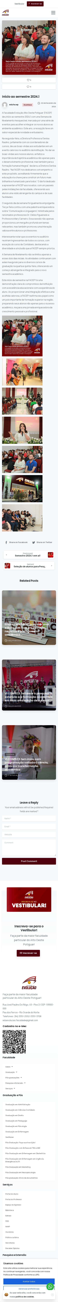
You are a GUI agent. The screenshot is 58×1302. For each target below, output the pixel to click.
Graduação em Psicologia (16, 1126)
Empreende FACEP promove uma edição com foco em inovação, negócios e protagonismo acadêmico (27, 629)
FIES (7, 1221)
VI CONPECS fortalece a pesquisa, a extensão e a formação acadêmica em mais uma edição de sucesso (28, 697)
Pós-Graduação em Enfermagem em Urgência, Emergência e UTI (24, 1160)
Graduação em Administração (17, 1104)
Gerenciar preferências (29, 1288)
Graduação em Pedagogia (16, 1121)
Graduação (10, 1072)
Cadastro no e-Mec (14, 1026)
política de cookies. (25, 1296)
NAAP (7, 1226)
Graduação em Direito (14, 1115)
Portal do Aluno (11, 1194)
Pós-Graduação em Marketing (17, 1167)
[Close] (52, 1294)
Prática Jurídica (12, 1237)
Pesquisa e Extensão (14, 1083)
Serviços (9, 1088)
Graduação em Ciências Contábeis (20, 1110)
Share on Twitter (44, 542)
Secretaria (9, 1243)
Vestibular (9, 1137)
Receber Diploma (12, 1248)
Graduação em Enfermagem (17, 1131)
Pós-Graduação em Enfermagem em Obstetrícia (25, 1153)
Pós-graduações (12, 1077)
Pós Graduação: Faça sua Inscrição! (20, 1142)
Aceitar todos (29, 1281)
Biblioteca (9, 1210)
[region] (29, 1280)
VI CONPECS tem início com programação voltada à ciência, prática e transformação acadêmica (26, 764)
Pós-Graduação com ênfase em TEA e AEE (22, 1148)
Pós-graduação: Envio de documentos (21, 1178)
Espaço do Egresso (13, 1205)
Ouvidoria (9, 1232)
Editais (8, 1215)
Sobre (7, 1066)
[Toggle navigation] (53, 12)
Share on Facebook (18, 542)
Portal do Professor (13, 1199)
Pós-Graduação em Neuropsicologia (20, 1172)
